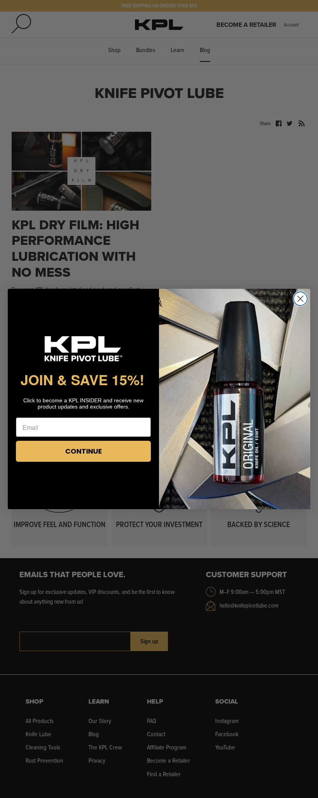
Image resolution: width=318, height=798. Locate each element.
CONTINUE (83, 451)
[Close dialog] (300, 299)
